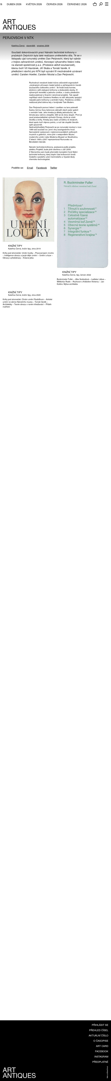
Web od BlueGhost (107, 1072)
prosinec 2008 (43, 45)
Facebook (101, 1051)
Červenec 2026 (77, 4)
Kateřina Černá (18, 45)
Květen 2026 (34, 4)
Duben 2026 (14, 4)
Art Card (102, 1046)
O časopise (100, 1040)
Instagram (101, 1056)
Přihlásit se (100, 1025)
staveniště (30, 45)
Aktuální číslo (98, 1035)
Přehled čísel (98, 1030)
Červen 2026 (54, 4)
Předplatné (100, 1061)
